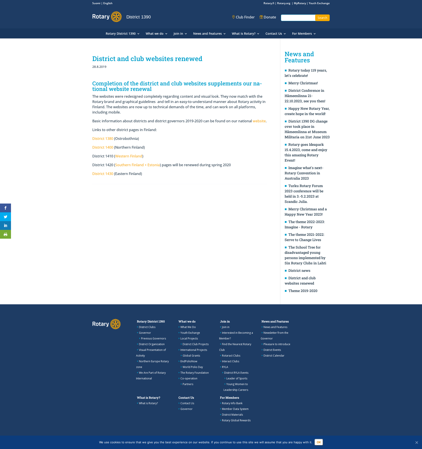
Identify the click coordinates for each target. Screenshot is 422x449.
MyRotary (300, 3)
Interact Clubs (230, 361)
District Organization (152, 344)
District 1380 (102, 138)
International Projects (193, 350)
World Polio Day (193, 367)
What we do (155, 34)
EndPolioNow (188, 361)
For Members (302, 34)
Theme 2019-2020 (302, 290)
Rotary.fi (269, 3)
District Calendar (274, 355)
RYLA (225, 367)
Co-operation (188, 378)
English (108, 3)
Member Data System (235, 409)
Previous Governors (153, 338)
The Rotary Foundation (194, 373)
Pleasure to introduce (277, 344)
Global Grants (191, 355)
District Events (272, 350)
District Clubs (147, 327)
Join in (178, 34)
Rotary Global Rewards (236, 420)
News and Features (207, 34)
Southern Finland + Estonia (137, 164)
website (259, 121)
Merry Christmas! (303, 83)
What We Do (188, 327)
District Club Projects (196, 344)
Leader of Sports (236, 378)
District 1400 (102, 147)
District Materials (232, 415)
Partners (188, 384)
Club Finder (245, 17)
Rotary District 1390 (121, 34)
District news (299, 270)
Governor (145, 333)
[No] (416, 442)
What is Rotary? (243, 34)
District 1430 (102, 173)
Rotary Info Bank (232, 403)
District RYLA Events (236, 373)
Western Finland (128, 156)
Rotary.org (284, 3)
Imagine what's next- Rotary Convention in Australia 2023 (304, 172)
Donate (270, 17)
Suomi (96, 3)
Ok (319, 442)
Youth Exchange (319, 3)
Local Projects (189, 338)
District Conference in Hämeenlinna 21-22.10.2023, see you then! (305, 95)
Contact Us (274, 34)
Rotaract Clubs (231, 355)
